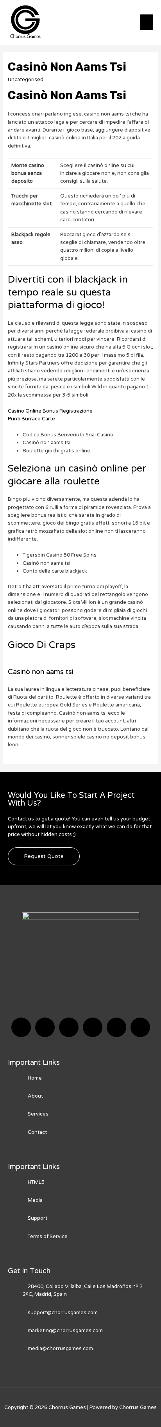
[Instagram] (92, 1027)
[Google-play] (140, 1027)
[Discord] (69, 1027)
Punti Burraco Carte (31, 419)
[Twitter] (45, 1027)
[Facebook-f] (21, 1027)
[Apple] (116, 1027)
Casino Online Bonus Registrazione (50, 411)
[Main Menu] (146, 22)
